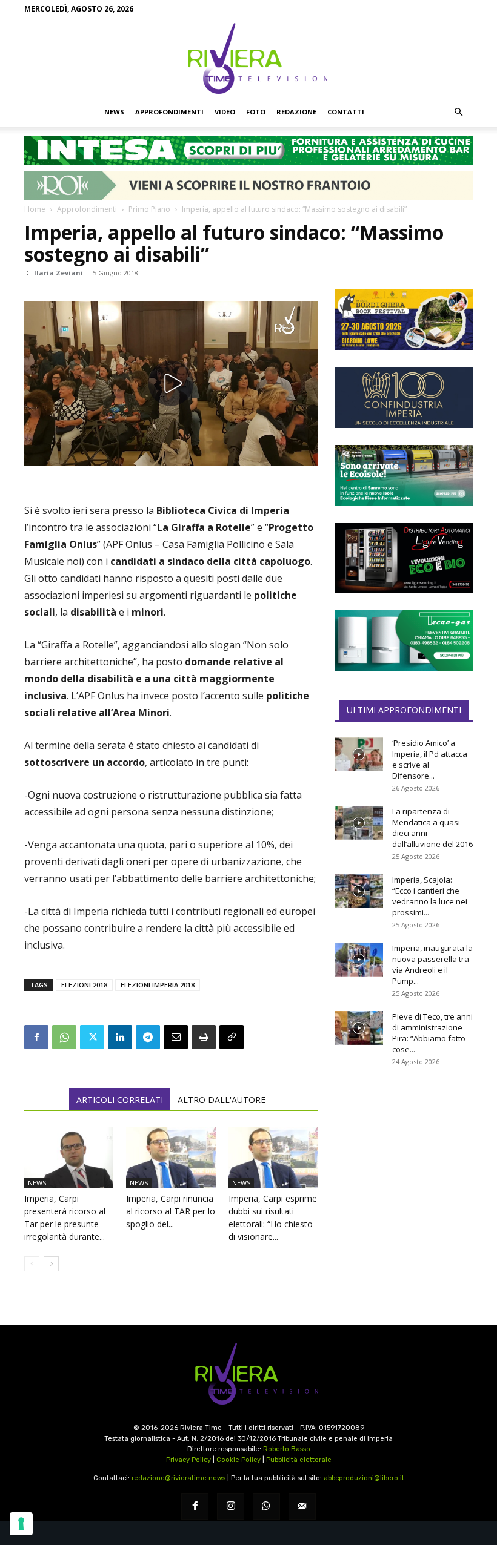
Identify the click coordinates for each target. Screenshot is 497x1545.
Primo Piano (149, 209)
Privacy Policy (188, 1460)
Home (34, 209)
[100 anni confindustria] (404, 397)
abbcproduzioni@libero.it (364, 1478)
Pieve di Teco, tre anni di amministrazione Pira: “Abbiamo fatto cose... (432, 1033)
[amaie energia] (404, 475)
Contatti (345, 111)
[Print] (204, 1037)
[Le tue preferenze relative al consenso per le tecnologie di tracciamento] (21, 1523)
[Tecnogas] (404, 640)
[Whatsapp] (266, 1506)
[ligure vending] (404, 557)
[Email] (176, 1037)
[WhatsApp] (64, 1037)
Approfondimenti (169, 111)
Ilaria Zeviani (58, 272)
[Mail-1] (302, 1506)
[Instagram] (230, 1506)
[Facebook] (36, 1037)
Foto (255, 111)
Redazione (296, 111)
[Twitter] (92, 1037)
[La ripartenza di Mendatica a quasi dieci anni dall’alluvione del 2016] (359, 823)
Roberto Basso (286, 1449)
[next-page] (51, 1263)
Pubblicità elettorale (299, 1460)
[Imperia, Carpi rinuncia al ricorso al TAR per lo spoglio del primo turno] (170, 1157)
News (114, 111)
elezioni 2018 (84, 984)
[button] (458, 112)
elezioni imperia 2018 (158, 984)
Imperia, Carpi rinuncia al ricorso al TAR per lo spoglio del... (170, 1211)
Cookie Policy (238, 1460)
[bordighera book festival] (404, 319)
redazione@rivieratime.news (178, 1478)
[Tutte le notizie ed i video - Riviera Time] (248, 1374)
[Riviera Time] (248, 58)
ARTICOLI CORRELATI (119, 1099)
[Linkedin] (120, 1037)
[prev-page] (31, 1263)
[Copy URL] (231, 1037)
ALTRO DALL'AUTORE (221, 1099)
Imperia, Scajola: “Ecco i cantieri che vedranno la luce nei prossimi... (429, 896)
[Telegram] (148, 1037)
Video (225, 111)
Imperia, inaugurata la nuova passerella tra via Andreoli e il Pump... (432, 964)
